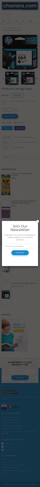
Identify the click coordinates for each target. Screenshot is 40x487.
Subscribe (20, 253)
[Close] (37, 221)
